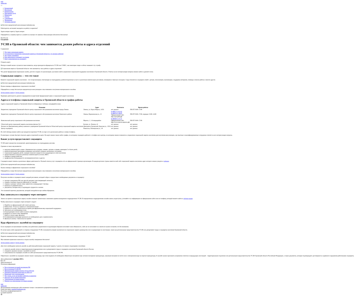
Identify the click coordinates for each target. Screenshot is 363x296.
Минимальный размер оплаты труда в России (19, 271)
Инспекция (8, 10)
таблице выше (188, 198)
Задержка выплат (10, 22)
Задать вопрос (19, 92)
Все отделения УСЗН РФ (13, 269)
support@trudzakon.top (18, 289)
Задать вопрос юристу (8, 92)
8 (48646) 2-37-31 (116, 119)
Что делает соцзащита (12, 55)
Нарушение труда (10, 13)
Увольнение (8, 20)
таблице (166, 161)
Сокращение (9, 18)
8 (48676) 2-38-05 (116, 113)
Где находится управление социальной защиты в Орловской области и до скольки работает (34, 54)
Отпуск (7, 16)
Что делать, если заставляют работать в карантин (20, 276)
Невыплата (8, 15)
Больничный (9, 8)
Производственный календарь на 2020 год (18, 272)
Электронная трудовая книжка (14, 279)
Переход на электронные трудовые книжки (19, 281)
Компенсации (9, 11)
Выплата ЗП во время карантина (15, 277)
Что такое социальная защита (14, 52)
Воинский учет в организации (14, 274)
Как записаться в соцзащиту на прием (17, 57)
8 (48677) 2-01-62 (116, 111)
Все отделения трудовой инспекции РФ (17, 267)
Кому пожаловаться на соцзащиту (15, 59)
